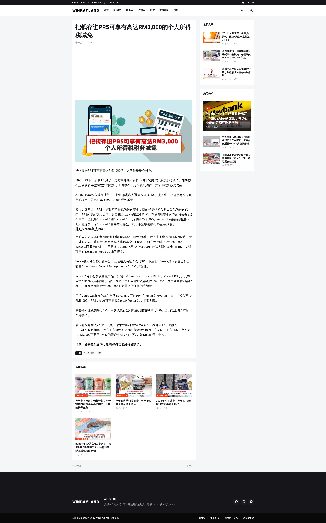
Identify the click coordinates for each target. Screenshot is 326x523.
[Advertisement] (133, 72)
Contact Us (113, 2)
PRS (99, 353)
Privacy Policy (98, 2)
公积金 (141, 10)
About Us (85, 2)
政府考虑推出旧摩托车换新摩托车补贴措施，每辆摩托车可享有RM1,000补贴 (236, 54)
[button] (243, 10)
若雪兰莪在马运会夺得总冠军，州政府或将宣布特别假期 (236, 72)
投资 (152, 10)
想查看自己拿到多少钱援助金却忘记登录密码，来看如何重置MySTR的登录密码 (236, 140)
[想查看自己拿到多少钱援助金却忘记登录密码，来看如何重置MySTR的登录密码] (211, 141)
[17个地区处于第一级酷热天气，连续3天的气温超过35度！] (211, 37)
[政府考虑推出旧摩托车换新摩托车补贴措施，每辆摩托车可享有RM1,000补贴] (211, 55)
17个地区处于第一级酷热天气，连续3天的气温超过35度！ (236, 36)
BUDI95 (117, 10)
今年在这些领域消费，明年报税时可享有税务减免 (133, 402)
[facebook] (243, 2)
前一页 (190, 465)
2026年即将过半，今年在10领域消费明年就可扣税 (173, 402)
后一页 (77, 465)
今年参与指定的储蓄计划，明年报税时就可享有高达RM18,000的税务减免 (93, 404)
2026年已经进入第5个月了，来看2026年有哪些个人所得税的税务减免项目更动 (93, 447)
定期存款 (164, 10)
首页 (106, 10)
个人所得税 (89, 353)
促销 (176, 10)
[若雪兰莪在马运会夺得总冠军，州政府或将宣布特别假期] (211, 73)
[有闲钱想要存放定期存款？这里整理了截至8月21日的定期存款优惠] (211, 158)
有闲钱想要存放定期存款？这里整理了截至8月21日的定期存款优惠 (236, 158)
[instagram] (248, 2)
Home (75, 2)
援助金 (129, 10)
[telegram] (253, 2)
